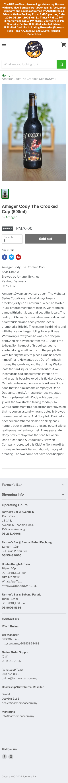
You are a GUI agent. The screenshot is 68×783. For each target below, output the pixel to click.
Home (6, 75)
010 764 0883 (11, 674)
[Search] (61, 64)
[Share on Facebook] (4, 257)
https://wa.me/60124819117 (20, 586)
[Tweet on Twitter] (11, 257)
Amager (11, 217)
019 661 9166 (10, 698)
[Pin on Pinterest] (18, 257)
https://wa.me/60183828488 (21, 643)
